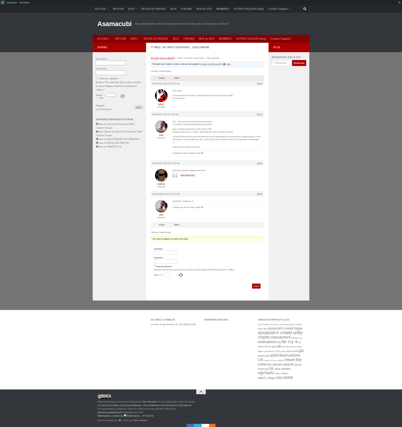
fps (299, 342)
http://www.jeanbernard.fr (110, 412)
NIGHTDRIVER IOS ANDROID (123, 139)
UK (271, 368)
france (261, 346)
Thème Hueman (140, 420)
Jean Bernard (149, 401)
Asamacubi (114, 23)
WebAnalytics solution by (110, 415)
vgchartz (266, 372)
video (277, 373)
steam (290, 360)
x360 (278, 378)
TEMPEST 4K (114, 146)
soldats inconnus (270, 360)
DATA (131, 9)
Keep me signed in (164, 266)
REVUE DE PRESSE (153, 9)
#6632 (259, 163)
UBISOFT (171, 58)
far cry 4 (289, 341)
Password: (158, 258)
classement (280, 337)
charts (264, 337)
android (265, 324)
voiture (284, 373)
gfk (279, 346)
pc (301, 350)
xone (288, 377)
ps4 (274, 355)
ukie (277, 368)
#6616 (259, 114)
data (300, 338)
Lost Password (103, 109)
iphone (293, 347)
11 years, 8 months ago (209, 64)
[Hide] (214, 425)
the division (275, 364)
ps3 (268, 355)
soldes (280, 360)
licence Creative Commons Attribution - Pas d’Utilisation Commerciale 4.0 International (147, 405)
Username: (158, 249)
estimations (267, 342)
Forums (163, 58)
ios (283, 346)
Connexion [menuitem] (12, 2)
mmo (283, 351)
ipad (287, 347)
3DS (260, 324)
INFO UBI (118, 9)
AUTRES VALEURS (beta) (249, 9)
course (294, 337)
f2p (279, 342)
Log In (256, 286)
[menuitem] (2, 2)
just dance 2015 (272, 351)
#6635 (259, 194)
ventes (286, 368)
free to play (270, 346)
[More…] (210, 425)
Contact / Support (278, 9)
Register (100, 105)
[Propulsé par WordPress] (120, 420)
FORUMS (186, 9)
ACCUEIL (100, 9)
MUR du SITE (204, 9)
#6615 (259, 83)
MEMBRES (222, 9)
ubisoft (288, 364)
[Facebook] (190, 425)
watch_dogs (266, 378)
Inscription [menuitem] (24, 2)
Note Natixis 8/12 (187, 175)
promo (261, 355)
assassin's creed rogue (285, 328)
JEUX (173, 9)
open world (292, 351)
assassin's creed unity (280, 332)
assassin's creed (277, 324)
